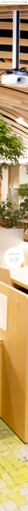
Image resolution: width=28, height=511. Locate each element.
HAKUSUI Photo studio (11, 2)
